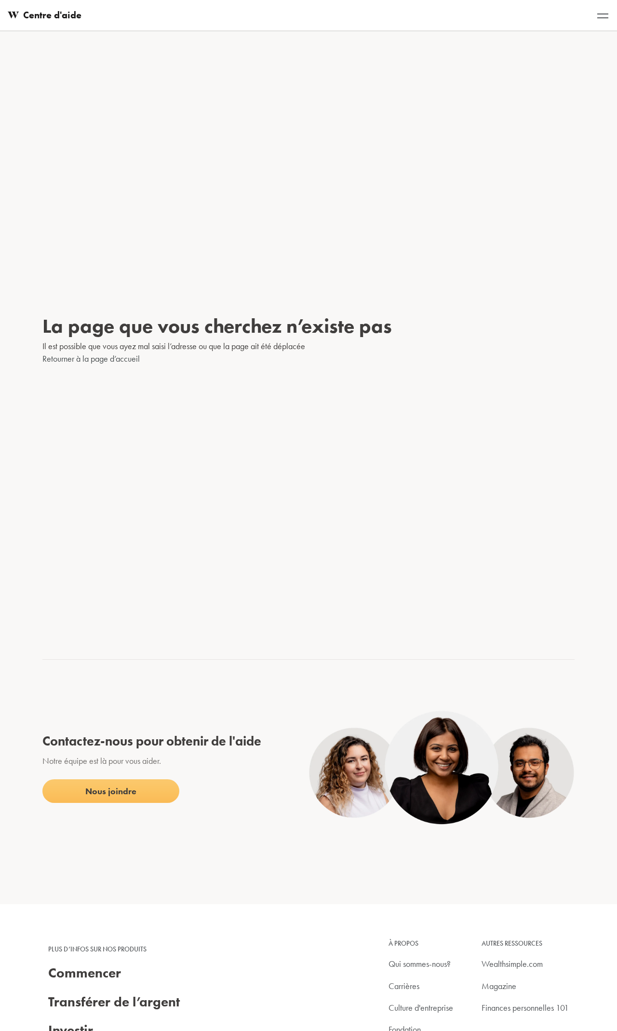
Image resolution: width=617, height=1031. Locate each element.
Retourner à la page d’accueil (91, 358)
